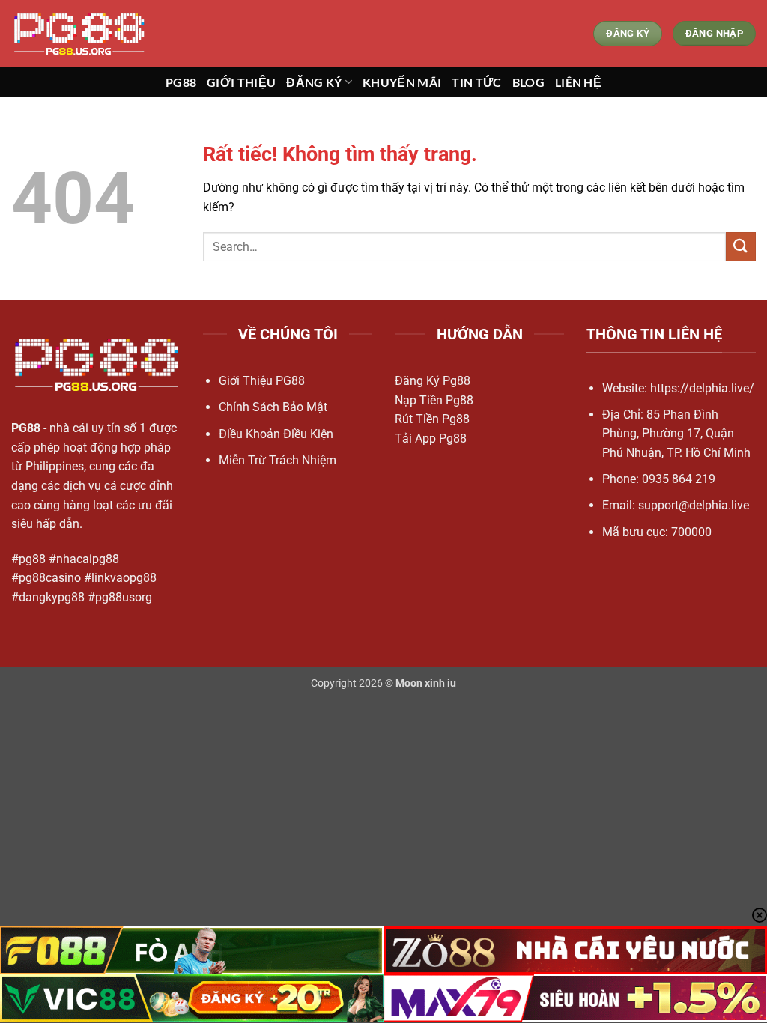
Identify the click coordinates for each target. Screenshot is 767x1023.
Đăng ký (314, 82)
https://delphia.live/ (702, 388)
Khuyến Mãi (402, 82)
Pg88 (181, 82)
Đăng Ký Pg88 (432, 381)
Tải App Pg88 (431, 438)
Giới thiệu (241, 82)
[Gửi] (741, 246)
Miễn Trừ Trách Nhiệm (277, 460)
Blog (528, 82)
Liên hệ (578, 82)
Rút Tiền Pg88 (432, 419)
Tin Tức (476, 82)
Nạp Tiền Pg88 (434, 400)
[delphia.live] (86, 33)
